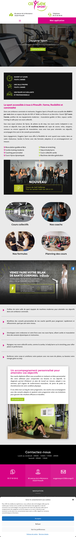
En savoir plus (17, 399)
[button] (73, 500)
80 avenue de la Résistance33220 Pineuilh (38, 479)
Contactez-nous (38, 49)
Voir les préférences (38, 529)
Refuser (38, 524)
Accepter (38, 518)
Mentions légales (43, 534)
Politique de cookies (32, 534)
